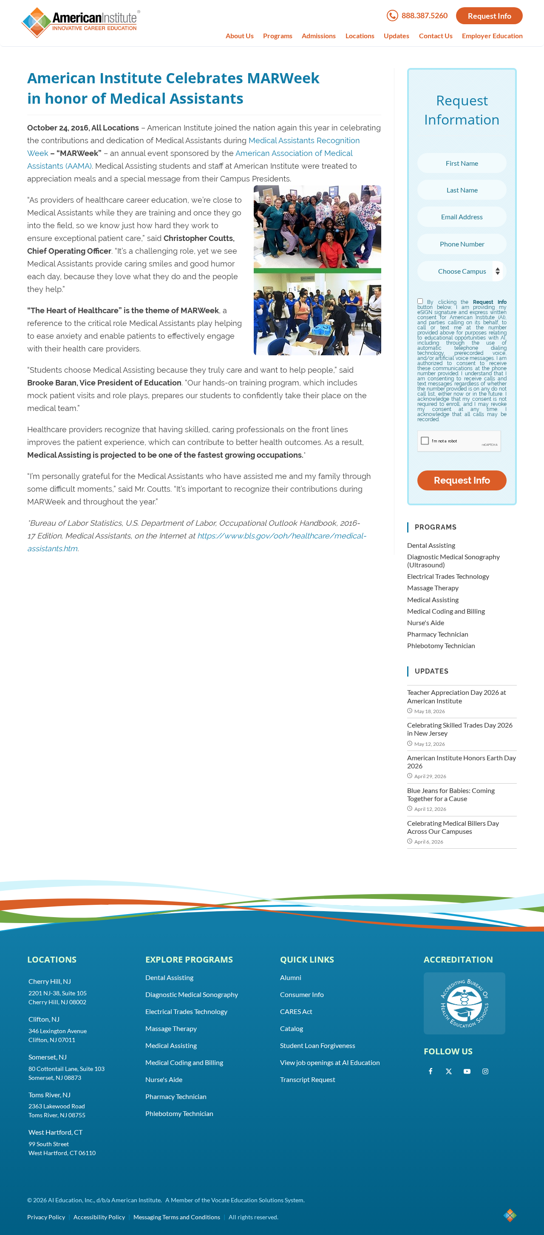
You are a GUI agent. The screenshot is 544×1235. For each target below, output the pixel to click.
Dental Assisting (431, 545)
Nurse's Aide (425, 622)
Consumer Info (302, 994)
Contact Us (436, 35)
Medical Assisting (433, 599)
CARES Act (296, 1011)
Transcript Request (307, 1079)
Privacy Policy (46, 1217)
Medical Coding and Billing (446, 611)
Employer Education (492, 35)
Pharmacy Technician (437, 634)
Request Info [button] (489, 15)
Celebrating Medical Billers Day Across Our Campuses (453, 827)
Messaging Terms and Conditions (176, 1217)
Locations (360, 35)
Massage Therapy (433, 588)
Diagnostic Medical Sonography (191, 994)
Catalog (291, 1028)
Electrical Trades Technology (448, 576)
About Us (240, 35)
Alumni (290, 977)
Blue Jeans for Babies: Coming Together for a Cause (451, 794)
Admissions (319, 35)
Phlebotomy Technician (441, 645)
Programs (277, 35)
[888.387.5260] (394, 18)
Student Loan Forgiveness (317, 1045)
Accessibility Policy (99, 1217)
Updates (396, 35)
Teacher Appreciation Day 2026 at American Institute (456, 696)
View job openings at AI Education (330, 1062)
